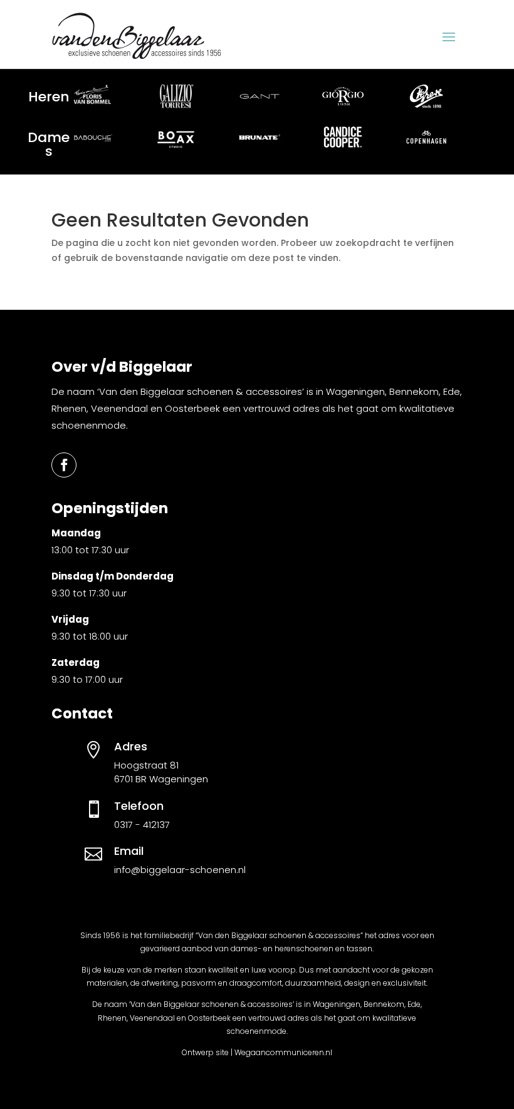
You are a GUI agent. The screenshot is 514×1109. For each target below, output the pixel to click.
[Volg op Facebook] (63, 465)
